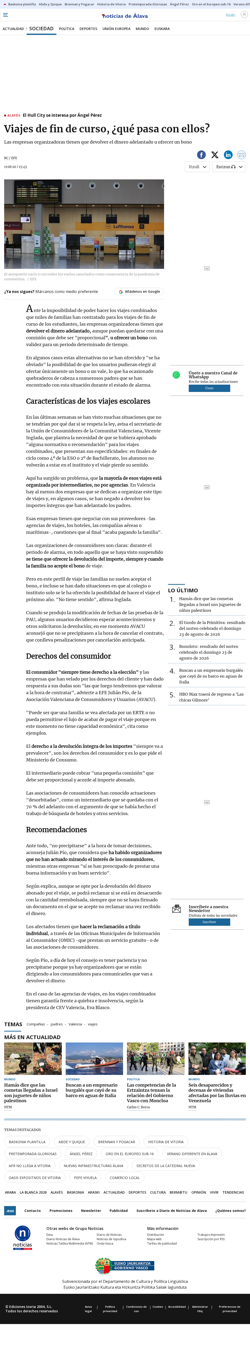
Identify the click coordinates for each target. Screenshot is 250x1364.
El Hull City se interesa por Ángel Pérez (62, 115)
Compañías (36, 1024)
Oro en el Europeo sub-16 (130, 1153)
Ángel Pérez (81, 1153)
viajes (93, 1024)
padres (57, 1024)
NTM (8, 1107)
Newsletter (91, 1210)
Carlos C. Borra (138, 1107)
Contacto (32, 1210)
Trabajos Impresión (211, 1235)
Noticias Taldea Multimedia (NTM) (69, 1243)
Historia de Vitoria (166, 1142)
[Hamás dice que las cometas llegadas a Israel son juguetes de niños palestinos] (33, 1058)
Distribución (155, 1235)
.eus (10, 1210)
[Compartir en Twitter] (214, 155)
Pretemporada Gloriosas (33, 1153)
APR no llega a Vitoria (30, 1165)
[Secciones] (5, 15)
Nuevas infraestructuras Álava (93, 1165)
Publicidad (119, 1210)
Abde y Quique (72, 1142)
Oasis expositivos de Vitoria (35, 1177)
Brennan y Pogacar (116, 1142)
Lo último (183, 590)
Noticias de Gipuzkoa (111, 1239)
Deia (49, 1235)
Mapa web (154, 1239)
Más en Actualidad (32, 1037)
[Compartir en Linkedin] (228, 155)
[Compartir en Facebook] (201, 155)
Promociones (61, 1210)
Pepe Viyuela (85, 1177)
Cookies (158, 1306)
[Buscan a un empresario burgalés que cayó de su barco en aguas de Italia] (94, 1058)
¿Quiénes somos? (230, 1210)
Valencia (75, 1024)
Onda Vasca (105, 1243)
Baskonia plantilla (27, 1142)
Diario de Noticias (109, 1235)
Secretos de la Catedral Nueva (165, 1165)
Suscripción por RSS (211, 1239)
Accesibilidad (177, 1306)
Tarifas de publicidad (162, 1243)
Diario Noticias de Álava (63, 1239)
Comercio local (125, 1177)
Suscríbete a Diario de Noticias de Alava (171, 1210)
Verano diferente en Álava (192, 1153)
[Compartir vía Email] (241, 155)
